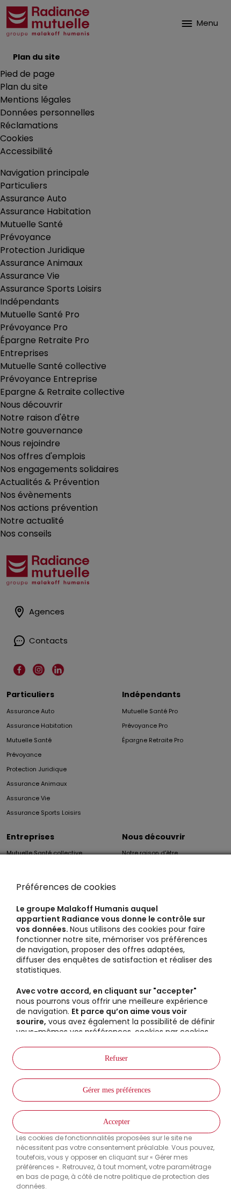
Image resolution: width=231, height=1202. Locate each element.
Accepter (116, 1122)
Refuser (116, 1058)
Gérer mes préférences (116, 1090)
